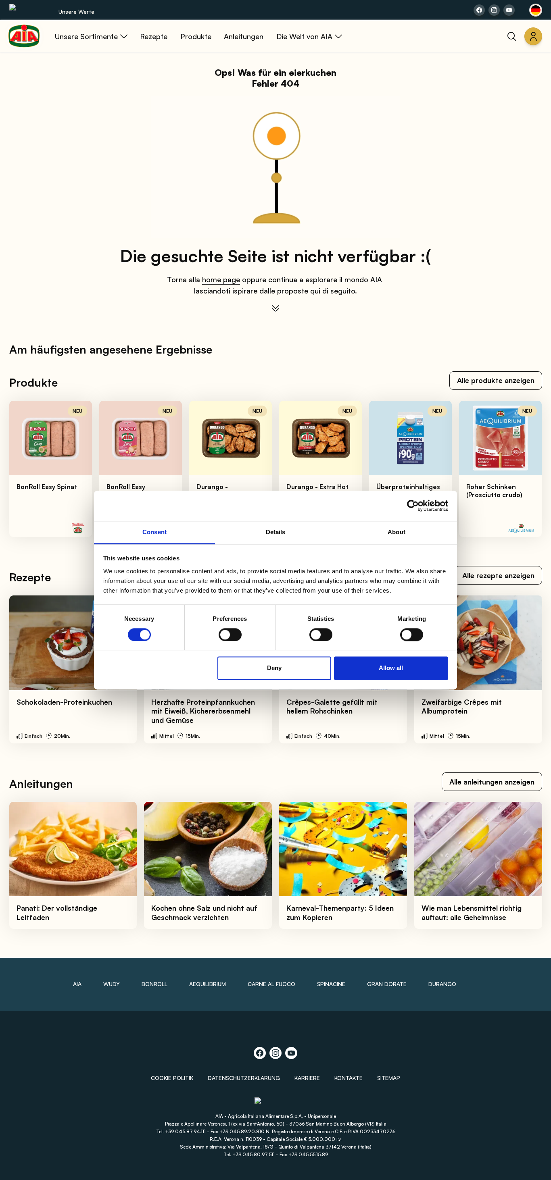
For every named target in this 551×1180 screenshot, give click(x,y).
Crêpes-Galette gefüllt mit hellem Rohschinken (332, 706)
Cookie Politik (172, 1077)
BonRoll (154, 983)
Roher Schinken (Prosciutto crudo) (494, 491)
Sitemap (388, 1077)
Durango (442, 983)
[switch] (230, 634)
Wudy (111, 983)
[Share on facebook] (479, 10)
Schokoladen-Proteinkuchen (64, 701)
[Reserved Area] (533, 36)
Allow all (391, 668)
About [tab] (396, 532)
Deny (274, 668)
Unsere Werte (76, 11)
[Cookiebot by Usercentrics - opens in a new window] (413, 505)
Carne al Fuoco (271, 983)
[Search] (512, 36)
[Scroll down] (275, 308)
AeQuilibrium (207, 983)
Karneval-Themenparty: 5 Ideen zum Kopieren (340, 912)
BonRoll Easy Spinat (47, 487)
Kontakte (348, 1077)
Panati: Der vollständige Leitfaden (57, 912)
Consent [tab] (154, 532)
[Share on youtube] (509, 10)
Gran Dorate (387, 983)
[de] (535, 10)
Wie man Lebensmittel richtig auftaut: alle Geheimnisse (472, 912)
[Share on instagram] (494, 10)
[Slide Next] (527, 469)
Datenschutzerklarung (244, 1077)
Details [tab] (276, 532)
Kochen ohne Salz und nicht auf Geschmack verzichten (204, 912)
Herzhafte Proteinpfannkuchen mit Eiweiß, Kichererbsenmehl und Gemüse (203, 710)
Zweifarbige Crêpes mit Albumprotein (462, 706)
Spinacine (331, 983)
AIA (77, 983)
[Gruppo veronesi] (276, 1104)
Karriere (307, 1077)
